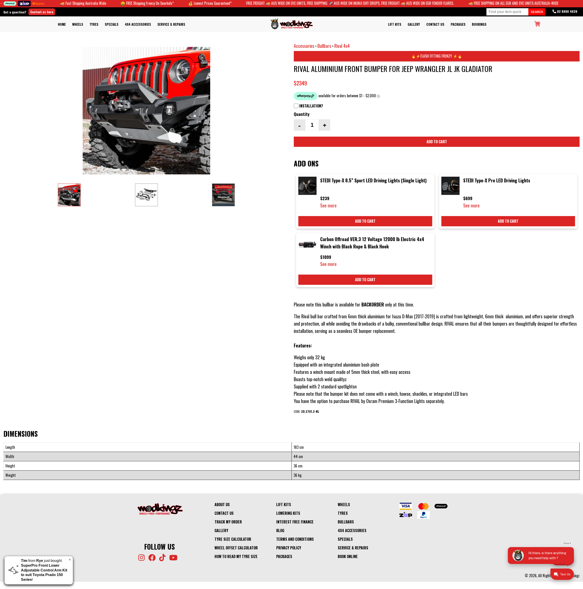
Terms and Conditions (295, 539)
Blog (280, 530)
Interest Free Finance (295, 522)
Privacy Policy (288, 548)
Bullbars (324, 45)
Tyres (93, 24)
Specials (111, 24)
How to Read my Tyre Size (236, 556)
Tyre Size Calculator (233, 539)
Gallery (414, 24)
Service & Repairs (171, 24)
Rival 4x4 (342, 45)
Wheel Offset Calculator (236, 548)
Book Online (348, 556)
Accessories (304, 45)
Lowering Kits (288, 513)
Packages (458, 24)
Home (62, 24)
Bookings (479, 24)
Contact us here (41, 11)
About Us (222, 504)
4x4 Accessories (138, 24)
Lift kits (394, 24)
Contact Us (435, 24)
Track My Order (228, 522)
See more (328, 205)
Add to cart (437, 141)
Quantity (301, 114)
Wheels (77, 24)
